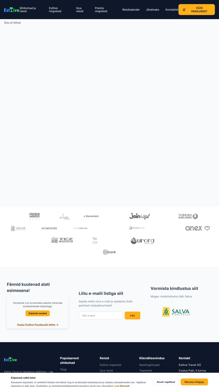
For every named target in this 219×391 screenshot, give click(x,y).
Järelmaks (152, 9)
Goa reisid (79, 9)
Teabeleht (145, 370)
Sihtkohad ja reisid (28, 9)
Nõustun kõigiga (194, 382)
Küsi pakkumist (199, 9)
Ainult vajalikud (166, 382)
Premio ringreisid (101, 9)
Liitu (132, 315)
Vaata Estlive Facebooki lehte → (38, 324)
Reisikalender (131, 9)
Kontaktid (171, 9)
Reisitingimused (149, 365)
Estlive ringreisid (55, 9)
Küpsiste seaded (38, 313)
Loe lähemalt (122, 386)
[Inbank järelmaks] (110, 253)
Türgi (63, 369)
